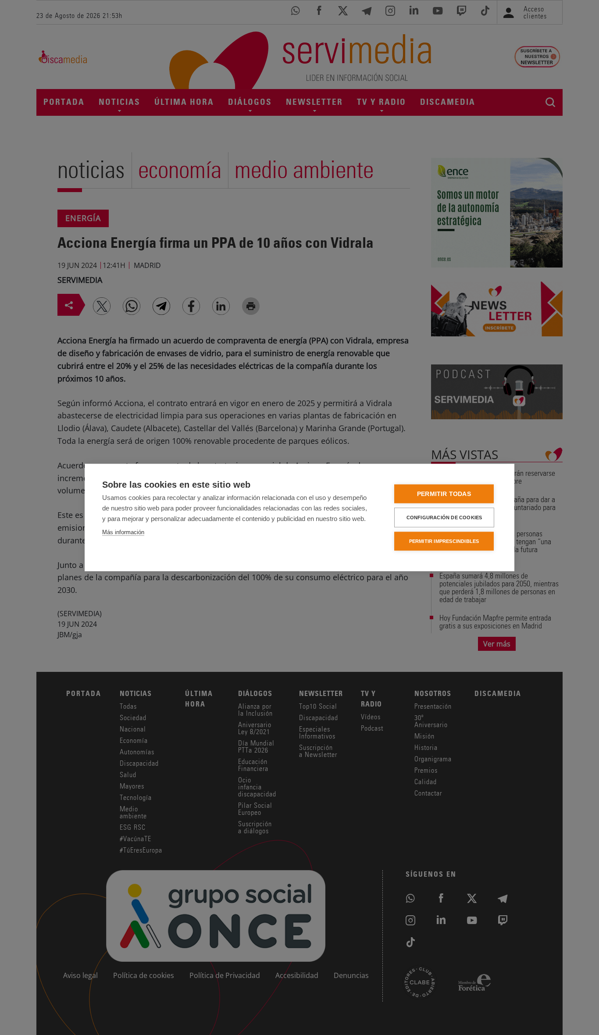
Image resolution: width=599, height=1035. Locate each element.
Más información (123, 532)
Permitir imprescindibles (444, 541)
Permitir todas (444, 494)
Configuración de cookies (444, 517)
